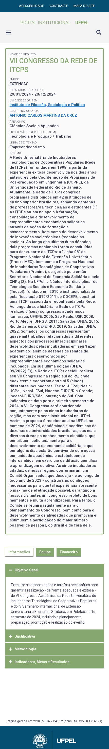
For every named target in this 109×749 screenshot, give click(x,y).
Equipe (45, 552)
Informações (19, 552)
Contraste (59, 6)
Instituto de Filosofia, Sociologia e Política (47, 104)
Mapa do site (84, 6)
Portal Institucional (54, 22)
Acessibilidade (32, 6)
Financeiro (69, 552)
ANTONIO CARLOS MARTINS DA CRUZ (43, 115)
